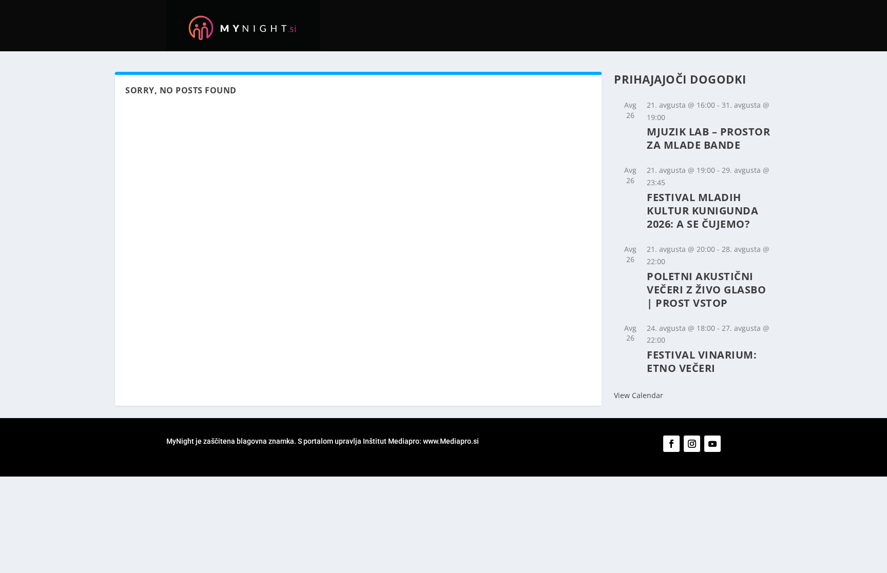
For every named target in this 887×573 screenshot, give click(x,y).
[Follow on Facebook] (671, 444)
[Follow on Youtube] (712, 444)
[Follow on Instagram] (692, 444)
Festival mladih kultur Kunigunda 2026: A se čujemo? (702, 210)
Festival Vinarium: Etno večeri (702, 361)
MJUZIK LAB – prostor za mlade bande (708, 138)
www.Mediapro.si (451, 441)
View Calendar (638, 395)
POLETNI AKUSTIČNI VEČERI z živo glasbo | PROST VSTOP (706, 289)
